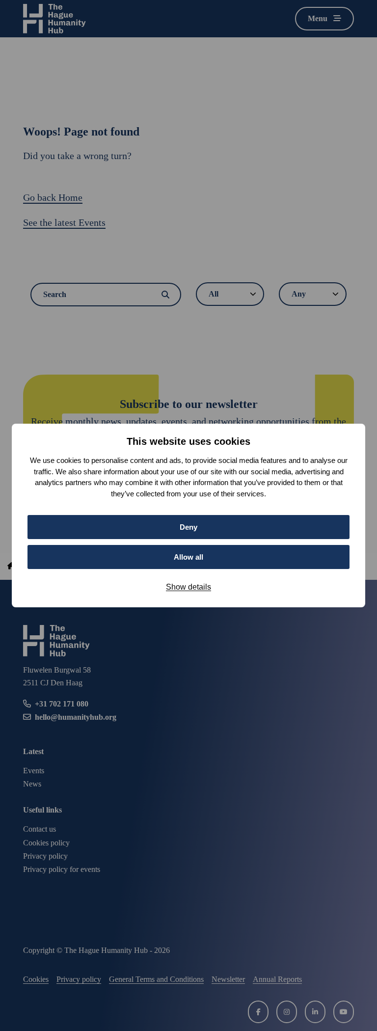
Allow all (188, 557)
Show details (188, 587)
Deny (188, 527)
